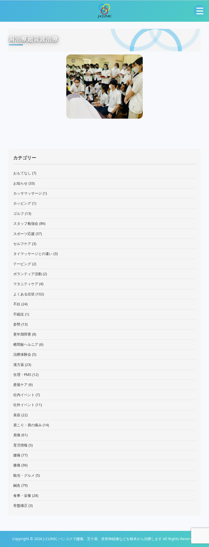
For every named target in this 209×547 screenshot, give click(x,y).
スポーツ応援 (24, 233)
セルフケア (22, 243)
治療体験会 (22, 354)
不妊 (16, 304)
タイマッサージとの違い (33, 253)
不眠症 (18, 314)
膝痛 (16, 465)
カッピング (22, 203)
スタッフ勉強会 (25, 223)
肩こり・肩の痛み (27, 424)
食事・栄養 (22, 495)
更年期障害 (22, 334)
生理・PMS (22, 374)
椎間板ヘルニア (25, 344)
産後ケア (20, 384)
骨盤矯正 (20, 505)
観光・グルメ (24, 475)
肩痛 (16, 434)
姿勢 (16, 324)
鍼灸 (16, 485)
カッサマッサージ (27, 193)
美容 (16, 414)
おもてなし (22, 173)
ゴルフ (18, 213)
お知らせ (20, 183)
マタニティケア (25, 283)
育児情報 (20, 445)
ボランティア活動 (27, 273)
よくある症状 (24, 294)
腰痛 (16, 455)
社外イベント (24, 404)
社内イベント (24, 394)
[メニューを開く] (200, 11)
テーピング (22, 263)
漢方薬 (18, 364)
